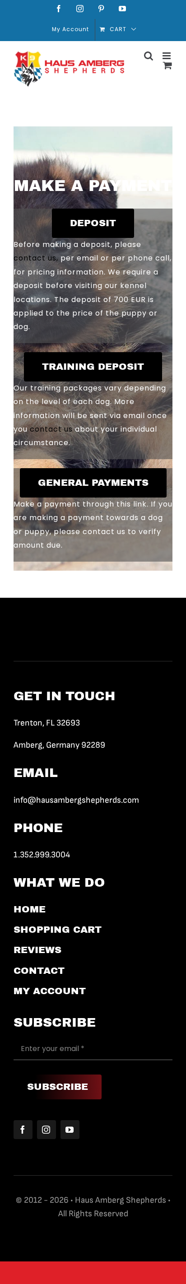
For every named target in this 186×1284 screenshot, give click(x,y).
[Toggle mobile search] (148, 55)
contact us (51, 429)
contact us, (36, 258)
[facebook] (23, 1129)
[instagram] (46, 1129)
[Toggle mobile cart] (167, 65)
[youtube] (69, 1129)
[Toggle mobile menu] (167, 55)
